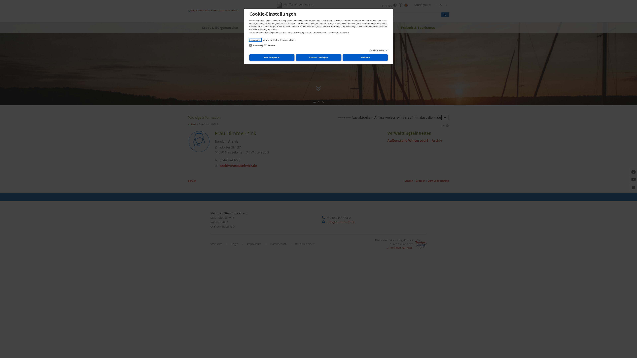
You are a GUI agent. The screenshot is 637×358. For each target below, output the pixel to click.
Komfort (271, 46)
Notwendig (257, 46)
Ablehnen (365, 57)
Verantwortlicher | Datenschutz (279, 40)
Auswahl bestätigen (318, 57)
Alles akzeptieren (272, 57)
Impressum (255, 40)
